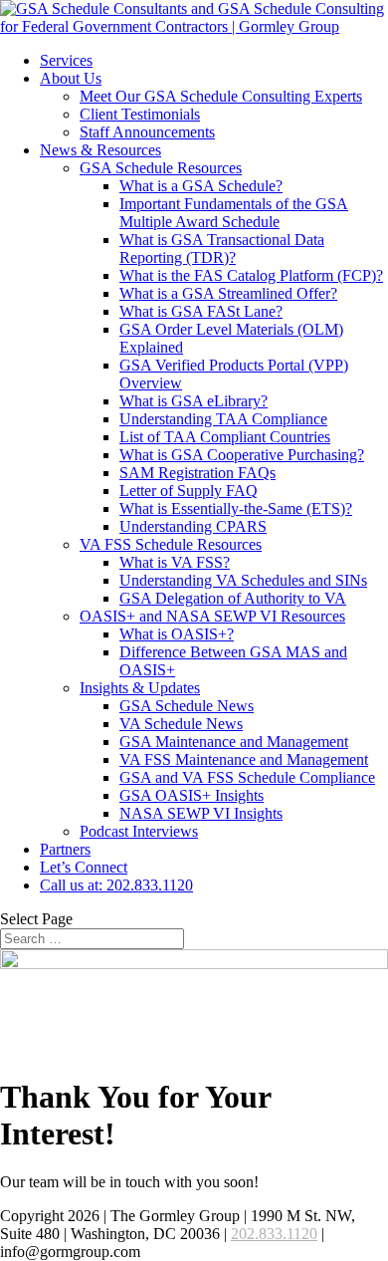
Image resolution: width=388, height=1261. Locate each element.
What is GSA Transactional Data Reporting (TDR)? (221, 248)
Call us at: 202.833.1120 (116, 885)
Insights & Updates (140, 687)
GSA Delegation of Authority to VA (232, 598)
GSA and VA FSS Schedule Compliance (247, 777)
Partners (65, 849)
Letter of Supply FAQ (188, 490)
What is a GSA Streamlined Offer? (228, 293)
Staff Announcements (147, 132)
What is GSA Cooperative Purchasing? (241, 454)
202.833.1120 (274, 1233)
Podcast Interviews (139, 831)
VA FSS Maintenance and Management (243, 759)
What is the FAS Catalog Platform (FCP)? (251, 275)
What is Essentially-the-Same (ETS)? (235, 508)
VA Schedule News (181, 723)
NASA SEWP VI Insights (201, 813)
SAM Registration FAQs (197, 472)
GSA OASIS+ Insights (191, 795)
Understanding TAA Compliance (223, 418)
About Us (70, 78)
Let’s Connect (83, 867)
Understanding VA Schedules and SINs (243, 580)
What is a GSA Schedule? (201, 185)
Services (66, 60)
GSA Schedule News (186, 705)
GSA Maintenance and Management (233, 741)
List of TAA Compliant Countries (224, 436)
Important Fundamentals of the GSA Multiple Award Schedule (233, 212)
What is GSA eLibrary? (193, 400)
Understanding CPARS (193, 526)
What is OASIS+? (176, 634)
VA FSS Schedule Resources (171, 544)
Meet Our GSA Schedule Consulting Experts (221, 96)
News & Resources (100, 149)
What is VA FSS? (174, 562)
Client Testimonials (140, 114)
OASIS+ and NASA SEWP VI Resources (212, 616)
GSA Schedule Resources (161, 167)
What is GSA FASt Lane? (201, 311)
